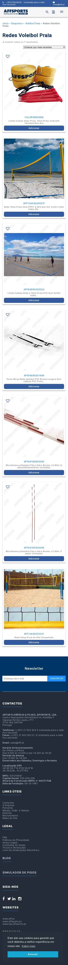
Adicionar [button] (34, 128)
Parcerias (8, 807)
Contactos (8, 802)
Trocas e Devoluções (14, 847)
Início (5, 23)
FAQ (5, 837)
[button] (7, 56)
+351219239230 (23, 3)
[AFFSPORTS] (16, 12)
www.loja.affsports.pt (14, 924)
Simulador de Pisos (20, 872)
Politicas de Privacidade (16, 840)
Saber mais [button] (28, 946)
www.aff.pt (9, 918)
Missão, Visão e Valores (16, 810)
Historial (7, 813)
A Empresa (8, 805)
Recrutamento (10, 815)
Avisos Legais (10, 842)
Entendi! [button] (33, 954)
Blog (7, 858)
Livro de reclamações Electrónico (21, 850)
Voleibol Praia (32, 23)
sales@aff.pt (59, 4)
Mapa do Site (10, 818)
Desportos (17, 23)
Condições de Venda (14, 845)
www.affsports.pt (12, 921)
